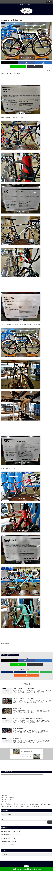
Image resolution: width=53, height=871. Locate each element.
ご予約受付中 (4, 654)
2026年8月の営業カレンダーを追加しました (12, 831)
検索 (2, 819)
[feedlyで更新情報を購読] (39, 672)
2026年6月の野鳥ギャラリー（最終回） (11, 834)
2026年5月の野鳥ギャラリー (8, 838)
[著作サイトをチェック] (13, 672)
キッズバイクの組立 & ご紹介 (9, 845)
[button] (35, 66)
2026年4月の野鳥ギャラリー (8, 841)
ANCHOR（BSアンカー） (13, 654)
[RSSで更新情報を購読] (26, 675)
